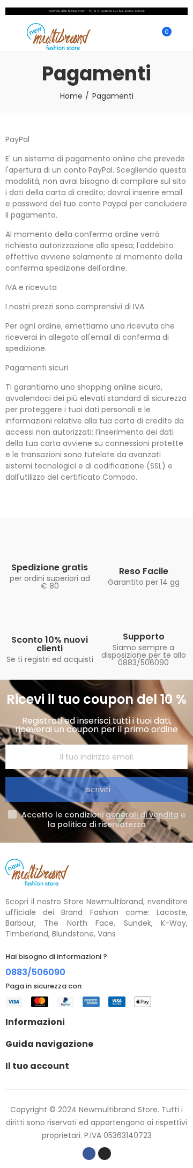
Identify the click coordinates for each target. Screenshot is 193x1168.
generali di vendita (142, 814)
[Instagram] (104, 1153)
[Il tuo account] (182, 36)
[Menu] (10, 36)
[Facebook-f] (89, 1153)
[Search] (143, 36)
